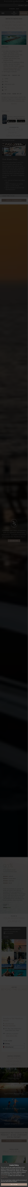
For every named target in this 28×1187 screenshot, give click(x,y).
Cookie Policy (4, 1177)
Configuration (4, 1175)
